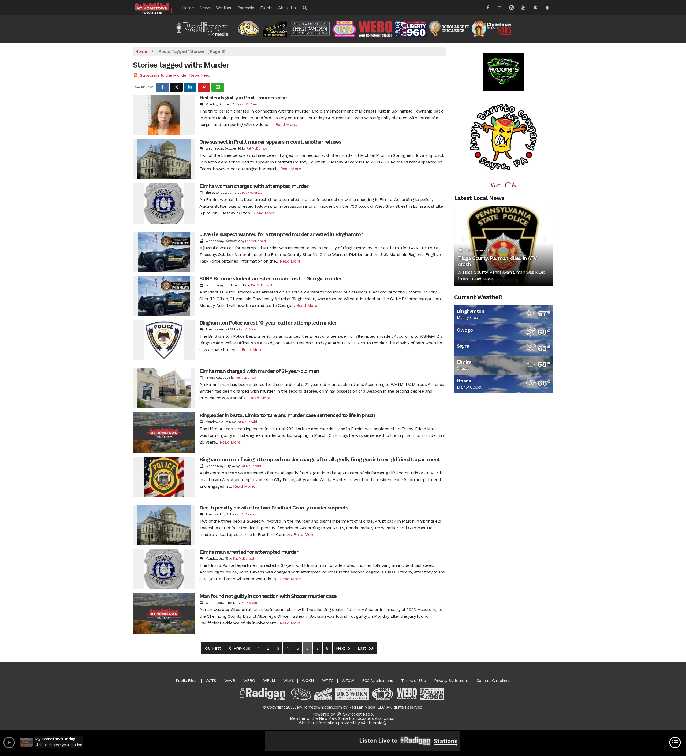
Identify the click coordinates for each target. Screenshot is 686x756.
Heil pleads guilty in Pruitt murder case (242, 97)
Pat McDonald (250, 104)
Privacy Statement (451, 680)
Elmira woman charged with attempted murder (253, 186)
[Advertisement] (504, 115)
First (216, 648)
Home (188, 7)
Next (341, 648)
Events (266, 7)
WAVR (229, 680)
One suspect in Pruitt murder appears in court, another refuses (270, 142)
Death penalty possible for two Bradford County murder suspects (273, 507)
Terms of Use (413, 680)
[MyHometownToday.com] (156, 7)
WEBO (249, 680)
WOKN (308, 680)
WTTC (327, 680)
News (205, 7)
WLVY (288, 680)
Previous (241, 648)
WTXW (348, 680)
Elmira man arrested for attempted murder (248, 552)
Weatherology (373, 722)
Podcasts (245, 7)
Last (362, 648)
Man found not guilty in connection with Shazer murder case (267, 596)
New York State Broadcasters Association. (357, 718)
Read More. (286, 124)
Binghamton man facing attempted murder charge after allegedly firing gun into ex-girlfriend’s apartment (319, 459)
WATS (211, 680)
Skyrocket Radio (357, 714)
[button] (304, 7)
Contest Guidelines (493, 680)
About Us (287, 7)
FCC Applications (377, 680)
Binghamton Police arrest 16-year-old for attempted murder (268, 322)
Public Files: (186, 680)
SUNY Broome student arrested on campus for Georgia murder (270, 278)
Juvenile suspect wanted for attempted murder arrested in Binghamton (281, 234)
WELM (269, 680)
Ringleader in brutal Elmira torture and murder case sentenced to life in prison (287, 415)
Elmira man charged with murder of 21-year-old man (259, 371)
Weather (224, 7)
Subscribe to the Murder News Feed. (175, 75)
